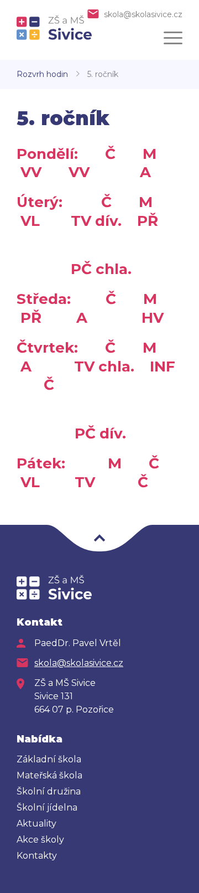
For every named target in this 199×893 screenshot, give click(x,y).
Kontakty (37, 855)
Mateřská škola (49, 775)
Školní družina (49, 791)
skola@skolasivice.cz (143, 14)
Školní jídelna (47, 807)
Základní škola (49, 759)
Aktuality (36, 823)
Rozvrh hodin (42, 74)
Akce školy (40, 839)
